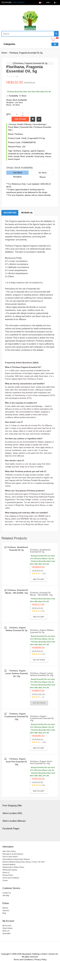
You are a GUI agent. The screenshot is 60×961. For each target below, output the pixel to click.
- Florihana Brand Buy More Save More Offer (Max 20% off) (28, 92)
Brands (5, 908)
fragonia (25, 151)
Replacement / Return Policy (13, 867)
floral (22, 156)
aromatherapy (37, 153)
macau (48, 156)
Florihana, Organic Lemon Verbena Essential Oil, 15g (41, 674)
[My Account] (55, 2)
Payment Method (9, 865)
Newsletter (7, 934)
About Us (6, 872)
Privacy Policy (8, 875)
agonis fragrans (37, 151)
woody (16, 156)
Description (10, 213)
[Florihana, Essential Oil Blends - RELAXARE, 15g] (16, 591)
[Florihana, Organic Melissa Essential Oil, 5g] (16, 629)
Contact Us (7, 893)
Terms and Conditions (11, 878)
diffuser (48, 153)
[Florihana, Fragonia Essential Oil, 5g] (30, 63)
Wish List (6, 931)
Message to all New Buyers (13, 854)
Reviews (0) (26, 213)
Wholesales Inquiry (10, 870)
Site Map (6, 895)
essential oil (13, 153)
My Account (7, 926)
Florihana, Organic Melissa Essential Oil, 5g (42, 631)
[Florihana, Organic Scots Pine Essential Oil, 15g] (16, 761)
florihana (17, 151)
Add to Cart (20, 119)
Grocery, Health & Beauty (20, 124)
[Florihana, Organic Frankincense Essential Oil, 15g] (16, 716)
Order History (8, 928)
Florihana (19, 134)
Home (4, 53)
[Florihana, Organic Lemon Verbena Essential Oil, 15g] (16, 673)
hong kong (39, 156)
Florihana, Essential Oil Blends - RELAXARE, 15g (41, 593)
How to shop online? (10, 857)
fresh (10, 156)
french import (14, 159)
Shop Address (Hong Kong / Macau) (16, 859)
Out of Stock (39, 660)
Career (5, 880)
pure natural (25, 153)
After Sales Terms (9, 851)
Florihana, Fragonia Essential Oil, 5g (26, 53)
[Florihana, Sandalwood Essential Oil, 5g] (16, 548)
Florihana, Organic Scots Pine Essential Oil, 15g (41, 762)
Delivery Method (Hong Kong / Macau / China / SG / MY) (24, 862)
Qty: (8, 114)
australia (29, 156)
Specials (6, 911)
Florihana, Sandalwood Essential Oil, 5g (40, 551)
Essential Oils (26, 127)
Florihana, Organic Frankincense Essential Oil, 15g (42, 718)
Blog (4, 913)
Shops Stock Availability (16, 100)
